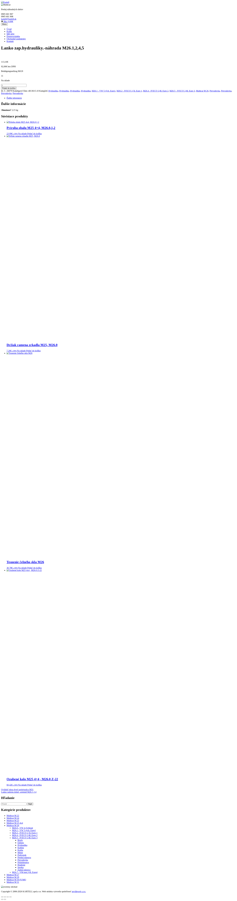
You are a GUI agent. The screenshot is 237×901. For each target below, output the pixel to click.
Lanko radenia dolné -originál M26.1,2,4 (18, 792)
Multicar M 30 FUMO (16, 880)
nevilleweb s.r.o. (79, 891)
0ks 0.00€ (8, 21)
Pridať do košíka (8, 88)
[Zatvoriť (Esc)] (2, 896)
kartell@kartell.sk (8, 19)
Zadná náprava (24, 870)
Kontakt (10, 41)
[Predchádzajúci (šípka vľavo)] (2, 899)
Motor (20, 852)
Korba (20, 850)
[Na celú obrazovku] (8, 896)
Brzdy (20, 840)
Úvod (9, 29)
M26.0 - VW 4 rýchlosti (22, 828)
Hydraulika (53, 91)
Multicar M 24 (13, 818)
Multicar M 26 (202, 91)
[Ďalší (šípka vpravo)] (5, 899)
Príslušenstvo (23, 862)
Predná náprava (24, 857)
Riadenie (21, 865)
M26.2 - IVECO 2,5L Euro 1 (129, 91)
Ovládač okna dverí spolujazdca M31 (17, 789)
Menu (4, 24)
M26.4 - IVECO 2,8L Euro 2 (155, 91)
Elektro (21, 843)
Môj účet (10, 34)
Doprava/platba (13, 36)
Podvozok (22, 855)
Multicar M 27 (13, 875)
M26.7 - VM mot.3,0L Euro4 (24, 872)
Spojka (21, 867)
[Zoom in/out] (10, 896)
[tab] (121, 98)
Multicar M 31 (13, 882)
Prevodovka (215, 91)
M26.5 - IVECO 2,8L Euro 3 (182, 91)
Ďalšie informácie (14, 98)
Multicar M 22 (13, 815)
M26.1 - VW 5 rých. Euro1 (103, 91)
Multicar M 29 (13, 877)
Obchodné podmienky (16, 39)
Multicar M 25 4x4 (15, 823)
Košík (9, 31)
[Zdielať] (5, 896)
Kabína (21, 847)
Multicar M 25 (13, 820)
